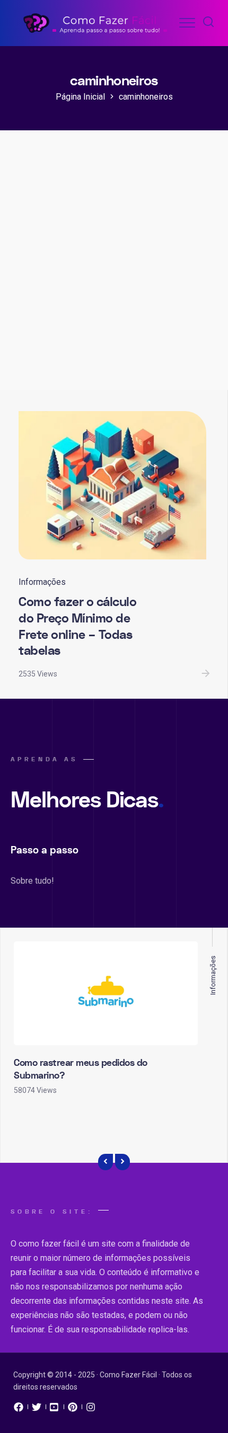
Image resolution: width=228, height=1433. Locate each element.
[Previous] (105, 1162)
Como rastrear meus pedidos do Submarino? (80, 1069)
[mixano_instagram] (91, 1409)
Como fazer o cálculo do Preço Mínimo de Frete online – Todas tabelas (77, 626)
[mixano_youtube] (55, 1409)
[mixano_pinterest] (73, 1409)
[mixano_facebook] (19, 1409)
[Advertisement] (114, 271)
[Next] (122, 1162)
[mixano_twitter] (37, 1409)
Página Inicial (80, 97)
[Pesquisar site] (208, 23)
